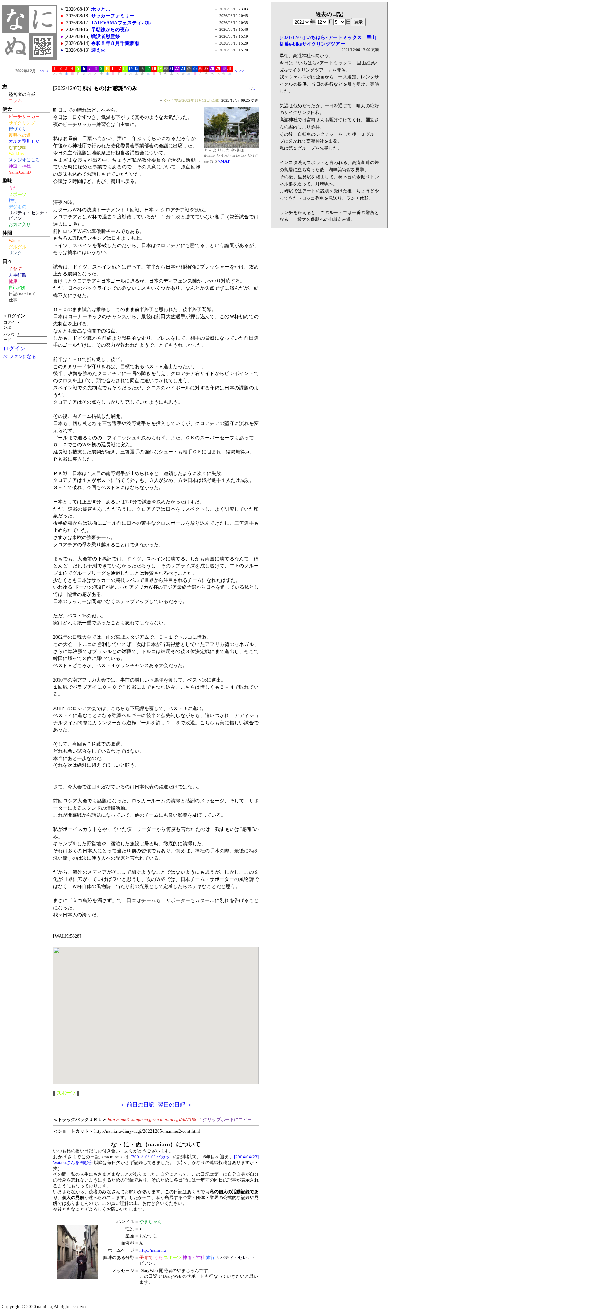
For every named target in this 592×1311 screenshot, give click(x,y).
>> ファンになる (19, 356)
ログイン (14, 348)
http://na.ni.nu (152, 1250)
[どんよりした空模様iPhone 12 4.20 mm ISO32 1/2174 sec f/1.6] (231, 146)
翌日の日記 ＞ (175, 1105)
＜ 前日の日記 (137, 1105)
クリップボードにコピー (227, 1119)
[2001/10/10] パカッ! (151, 1156)
